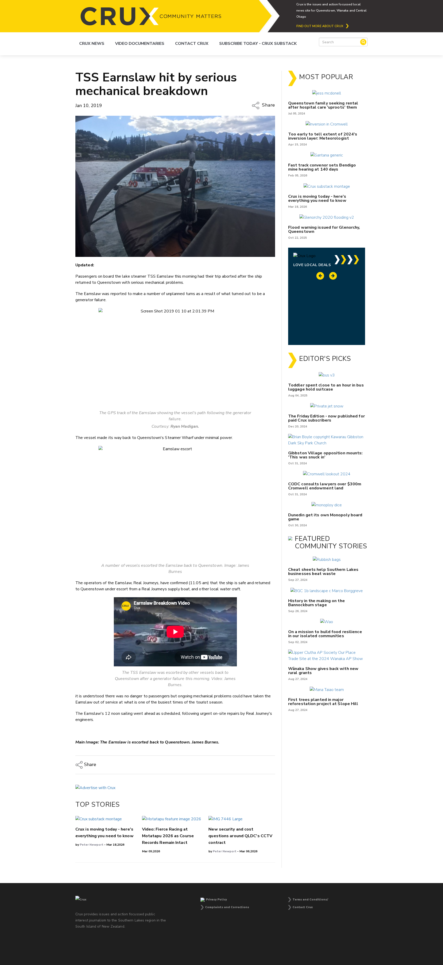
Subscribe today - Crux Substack (258, 43)
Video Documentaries (139, 43)
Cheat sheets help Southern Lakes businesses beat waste (323, 572)
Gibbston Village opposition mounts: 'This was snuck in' (325, 455)
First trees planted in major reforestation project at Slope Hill (323, 702)
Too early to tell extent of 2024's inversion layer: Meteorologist (322, 136)
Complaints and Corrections (227, 907)
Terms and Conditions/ (310, 899)
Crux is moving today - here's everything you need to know (317, 198)
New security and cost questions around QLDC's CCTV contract (240, 835)
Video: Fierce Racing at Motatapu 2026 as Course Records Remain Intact (168, 835)
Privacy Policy (216, 899)
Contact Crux (191, 43)
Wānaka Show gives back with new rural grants (323, 671)
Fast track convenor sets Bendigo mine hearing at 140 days (322, 167)
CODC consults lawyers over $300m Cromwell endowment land (324, 486)
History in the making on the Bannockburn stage (316, 603)
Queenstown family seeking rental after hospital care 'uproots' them (323, 105)
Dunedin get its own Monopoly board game (325, 517)
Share (268, 105)
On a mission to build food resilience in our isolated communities (325, 634)
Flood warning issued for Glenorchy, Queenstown (324, 229)
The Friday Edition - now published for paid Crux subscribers (326, 418)
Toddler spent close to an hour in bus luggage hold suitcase (326, 387)
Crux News (91, 43)
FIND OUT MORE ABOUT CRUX (319, 26)
